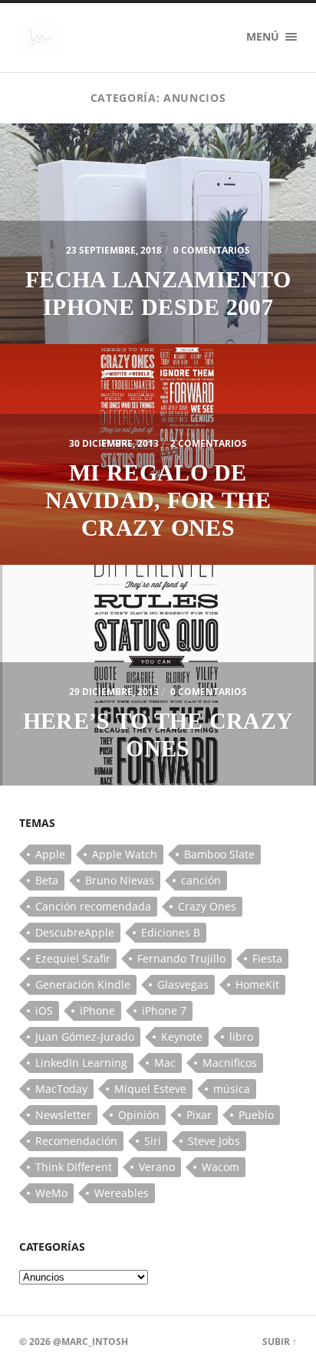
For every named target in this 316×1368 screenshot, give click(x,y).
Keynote (181, 1036)
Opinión (139, 1114)
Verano (157, 1167)
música (231, 1088)
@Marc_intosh (90, 1341)
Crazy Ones (207, 906)
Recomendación (76, 1140)
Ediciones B (170, 932)
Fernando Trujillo (181, 958)
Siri (152, 1140)
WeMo (51, 1193)
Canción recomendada (93, 906)
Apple (50, 854)
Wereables (121, 1193)
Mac (165, 1062)
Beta (46, 880)
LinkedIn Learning (81, 1062)
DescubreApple (74, 932)
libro (241, 1036)
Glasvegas (183, 984)
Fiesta (267, 958)
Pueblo (256, 1114)
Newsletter (63, 1114)
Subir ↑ (279, 1341)
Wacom (220, 1167)
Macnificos (229, 1062)
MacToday (61, 1088)
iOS (44, 1010)
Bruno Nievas (119, 880)
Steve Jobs (214, 1140)
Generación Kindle (82, 984)
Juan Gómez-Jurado (84, 1036)
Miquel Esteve (150, 1088)
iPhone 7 (164, 1010)
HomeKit (257, 984)
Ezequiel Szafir (72, 958)
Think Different (73, 1167)
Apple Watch (124, 854)
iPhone (97, 1010)
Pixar (199, 1114)
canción (201, 880)
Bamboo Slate (219, 854)
